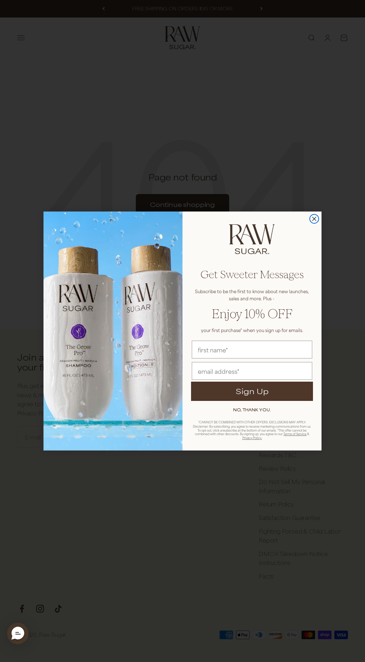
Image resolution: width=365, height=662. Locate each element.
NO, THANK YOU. (252, 409)
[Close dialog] (314, 218)
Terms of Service (295, 434)
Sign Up (252, 391)
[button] (18, 633)
